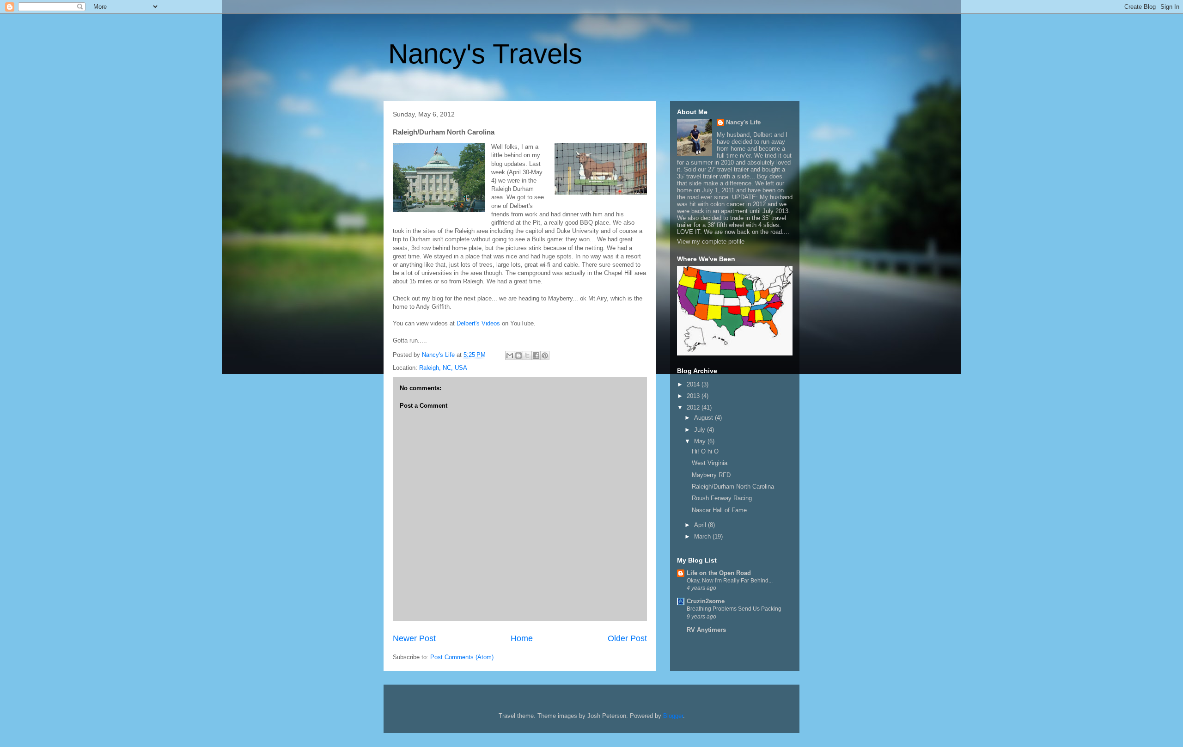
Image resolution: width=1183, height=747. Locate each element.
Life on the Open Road (719, 572)
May (700, 441)
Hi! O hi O (705, 451)
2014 (694, 384)
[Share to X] (527, 355)
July (700, 429)
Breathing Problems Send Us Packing (734, 609)
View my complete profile (710, 241)
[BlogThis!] (518, 355)
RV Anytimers (706, 629)
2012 (694, 407)
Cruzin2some (706, 601)
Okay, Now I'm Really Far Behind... (730, 580)
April (701, 524)
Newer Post (414, 638)
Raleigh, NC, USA (443, 367)
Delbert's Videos (478, 323)
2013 (694, 395)
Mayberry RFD (711, 474)
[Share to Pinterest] (544, 355)
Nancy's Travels (485, 53)
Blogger (673, 715)
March (703, 536)
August (704, 417)
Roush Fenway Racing (722, 498)
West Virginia (709, 462)
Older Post (627, 638)
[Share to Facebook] (536, 355)
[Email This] (509, 355)
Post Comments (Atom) (462, 657)
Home (522, 638)
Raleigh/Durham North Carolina (733, 486)
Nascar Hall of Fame (719, 510)
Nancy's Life (743, 122)
